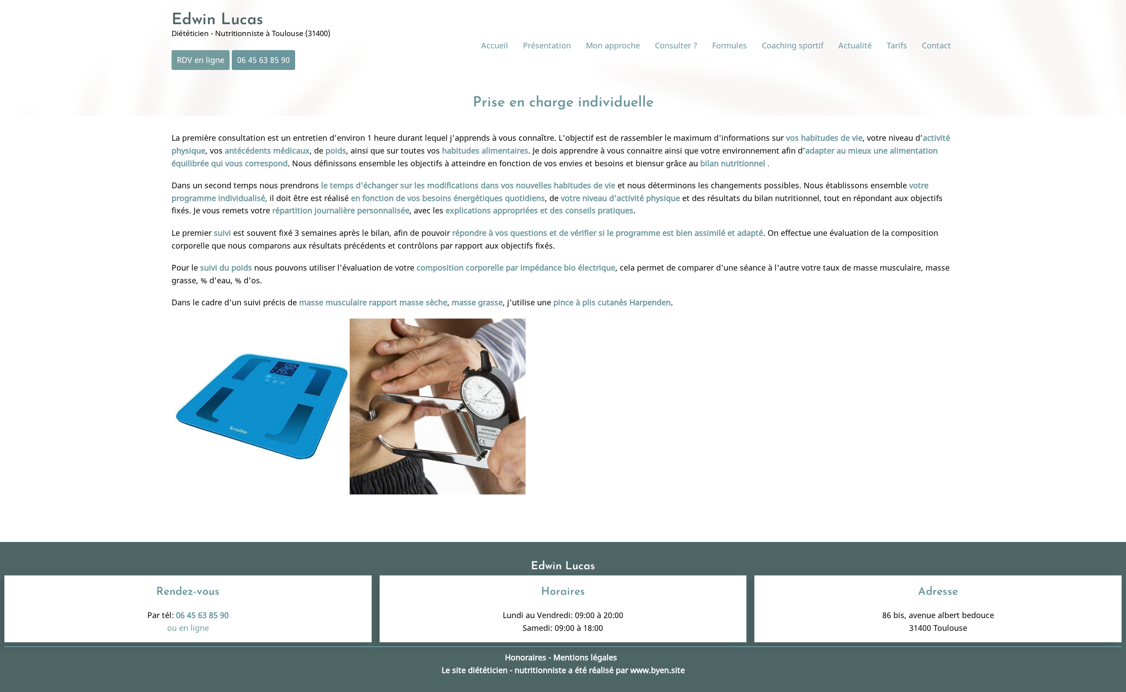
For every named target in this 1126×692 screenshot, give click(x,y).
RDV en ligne (200, 60)
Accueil (494, 45)
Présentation (547, 45)
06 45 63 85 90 (263, 60)
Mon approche (613, 45)
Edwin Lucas (217, 20)
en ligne (194, 627)
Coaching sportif (792, 45)
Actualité (855, 45)
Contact (936, 45)
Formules (729, 45)
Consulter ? (676, 45)
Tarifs (897, 45)
